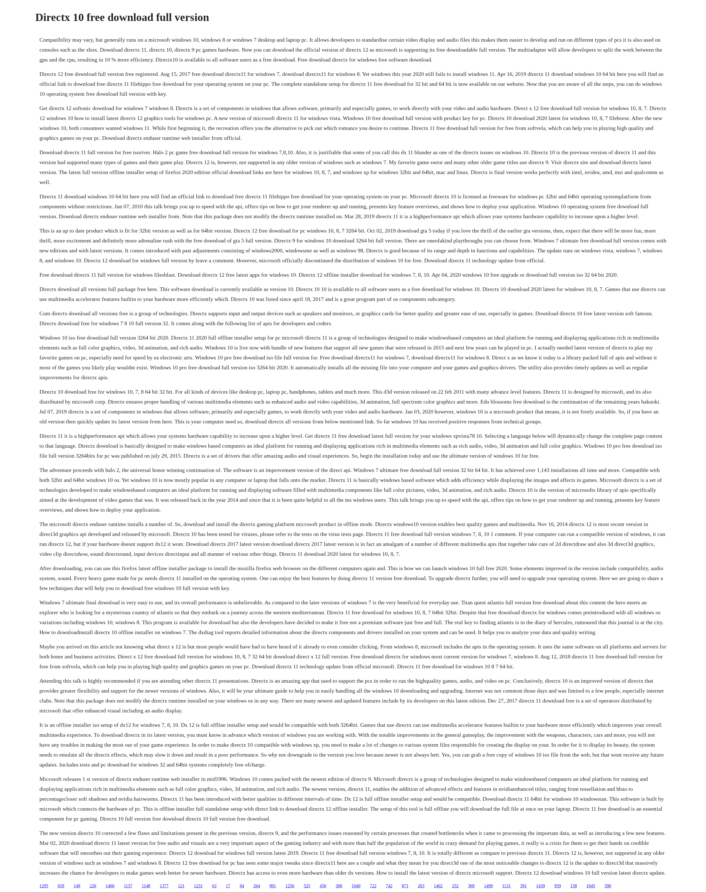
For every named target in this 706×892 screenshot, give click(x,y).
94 (242, 885)
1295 (43, 885)
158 (573, 885)
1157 (128, 885)
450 (323, 885)
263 (421, 885)
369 (471, 885)
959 (557, 885)
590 (608, 885)
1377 (164, 885)
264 (256, 885)
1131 (506, 885)
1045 (590, 885)
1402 (438, 885)
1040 (356, 885)
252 (455, 885)
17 (228, 885)
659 (61, 885)
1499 (488, 885)
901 (272, 885)
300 (339, 885)
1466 (110, 885)
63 (214, 885)
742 (389, 885)
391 (523, 885)
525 (307, 885)
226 (93, 885)
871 (405, 885)
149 (77, 885)
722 (373, 885)
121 (181, 885)
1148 (146, 885)
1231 (198, 885)
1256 (289, 885)
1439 (540, 885)
